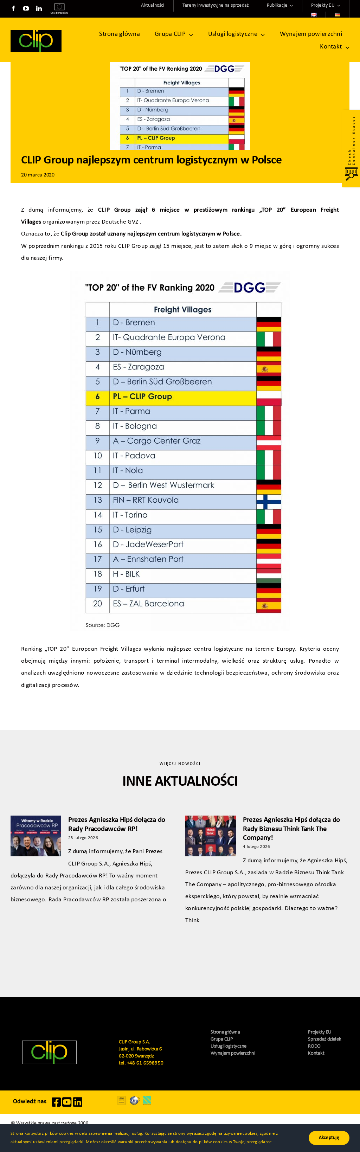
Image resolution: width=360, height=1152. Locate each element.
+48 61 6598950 (145, 1063)
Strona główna (225, 1032)
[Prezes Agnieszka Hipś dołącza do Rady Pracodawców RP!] (36, 836)
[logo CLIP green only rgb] (36, 33)
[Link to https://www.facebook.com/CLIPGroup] (56, 1105)
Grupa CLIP (222, 1039)
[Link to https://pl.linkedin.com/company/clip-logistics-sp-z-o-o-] (77, 1105)
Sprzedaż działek (324, 1039)
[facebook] (13, 8)
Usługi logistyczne (228, 1046)
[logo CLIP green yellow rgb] (49, 1043)
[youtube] (26, 8)
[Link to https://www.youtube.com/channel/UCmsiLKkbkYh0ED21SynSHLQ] (66, 1105)
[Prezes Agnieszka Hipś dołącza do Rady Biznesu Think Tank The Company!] (210, 836)
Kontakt (316, 1053)
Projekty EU (320, 1032)
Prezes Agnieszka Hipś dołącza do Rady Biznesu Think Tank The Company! (291, 828)
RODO (314, 1046)
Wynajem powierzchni (233, 1053)
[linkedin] (39, 8)
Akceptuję (329, 1137)
